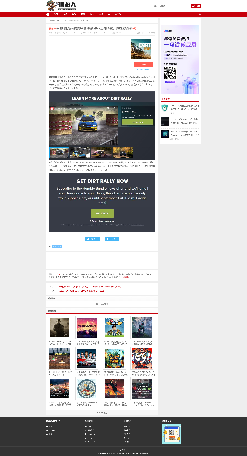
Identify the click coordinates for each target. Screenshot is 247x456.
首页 (56, 14)
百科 (83, 14)
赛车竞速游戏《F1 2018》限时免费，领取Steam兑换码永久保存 (88, 373)
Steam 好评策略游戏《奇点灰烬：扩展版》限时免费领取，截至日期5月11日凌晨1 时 (60, 404)
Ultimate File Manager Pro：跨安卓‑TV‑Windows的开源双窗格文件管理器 (184, 135)
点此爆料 (125, 277)
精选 (92, 14)
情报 (65, 14)
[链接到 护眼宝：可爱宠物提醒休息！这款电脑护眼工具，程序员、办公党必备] (165, 111)
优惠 (64, 20)
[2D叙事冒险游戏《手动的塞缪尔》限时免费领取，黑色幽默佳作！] (114, 388)
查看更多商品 (102, 413)
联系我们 (126, 442)
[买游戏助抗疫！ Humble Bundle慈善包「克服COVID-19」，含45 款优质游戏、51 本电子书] (142, 389)
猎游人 (51, 426)
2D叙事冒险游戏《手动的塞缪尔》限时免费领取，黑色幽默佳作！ (116, 404)
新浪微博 (90, 430)
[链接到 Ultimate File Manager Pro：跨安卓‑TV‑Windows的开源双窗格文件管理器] (165, 137)
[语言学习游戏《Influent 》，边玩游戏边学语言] (87, 388)
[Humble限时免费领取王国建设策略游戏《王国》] (59, 358)
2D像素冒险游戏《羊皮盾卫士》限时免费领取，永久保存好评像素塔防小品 (143, 373)
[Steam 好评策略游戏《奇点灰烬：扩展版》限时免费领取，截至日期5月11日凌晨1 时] (59, 388)
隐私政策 (126, 426)
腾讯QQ (90, 426)
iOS (50, 434)
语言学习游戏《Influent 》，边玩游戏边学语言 (88, 404)
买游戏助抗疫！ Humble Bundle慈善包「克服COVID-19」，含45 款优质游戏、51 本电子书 (143, 404)
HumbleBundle (74, 20)
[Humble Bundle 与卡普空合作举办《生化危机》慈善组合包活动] (59, 327)
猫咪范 (118, 14)
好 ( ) (93, 239)
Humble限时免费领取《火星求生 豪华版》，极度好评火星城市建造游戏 (88, 343)
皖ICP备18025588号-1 (141, 453)
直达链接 (143, 64)
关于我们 (126, 438)
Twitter (89, 438)
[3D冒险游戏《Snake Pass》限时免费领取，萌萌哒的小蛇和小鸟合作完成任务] (114, 358)
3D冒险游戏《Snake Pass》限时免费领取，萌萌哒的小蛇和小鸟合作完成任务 (116, 373)
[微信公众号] (171, 443)
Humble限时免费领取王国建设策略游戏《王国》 (60, 373)
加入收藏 (152, 33)
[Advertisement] (88, 56)
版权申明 (126, 434)
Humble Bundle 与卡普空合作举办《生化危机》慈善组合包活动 (61, 343)
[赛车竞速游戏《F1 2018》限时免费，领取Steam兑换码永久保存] (87, 358)
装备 (74, 14)
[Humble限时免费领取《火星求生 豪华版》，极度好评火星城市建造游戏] (87, 328)
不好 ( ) (113, 239)
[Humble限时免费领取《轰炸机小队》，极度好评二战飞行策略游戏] (114, 327)
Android (52, 430)
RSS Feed (91, 442)
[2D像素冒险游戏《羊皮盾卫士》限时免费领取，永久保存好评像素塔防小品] (142, 358)
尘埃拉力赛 (57, 247)
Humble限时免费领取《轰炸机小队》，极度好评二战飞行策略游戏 (115, 343)
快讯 (101, 14)
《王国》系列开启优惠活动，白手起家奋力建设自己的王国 (81, 291)
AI (109, 14)
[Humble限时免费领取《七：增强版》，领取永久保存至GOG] (142, 327)
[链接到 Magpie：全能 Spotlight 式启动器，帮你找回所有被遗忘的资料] (165, 125)
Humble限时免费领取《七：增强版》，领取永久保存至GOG (143, 343)
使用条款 (126, 430)
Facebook (91, 434)
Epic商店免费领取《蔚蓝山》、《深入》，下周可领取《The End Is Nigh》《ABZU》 (90, 287)
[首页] (48, 14)
